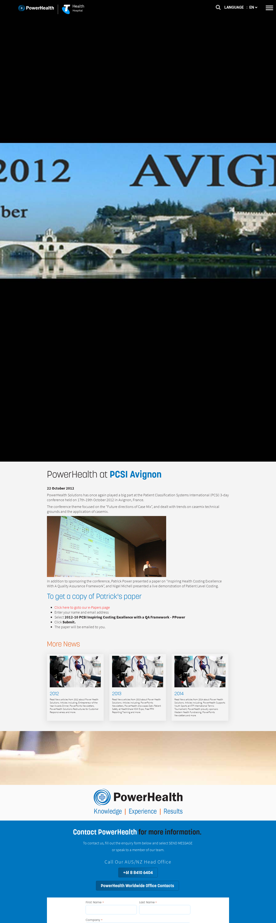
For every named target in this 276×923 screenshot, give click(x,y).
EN (252, 7)
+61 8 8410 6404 (138, 872)
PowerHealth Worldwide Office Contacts (137, 885)
